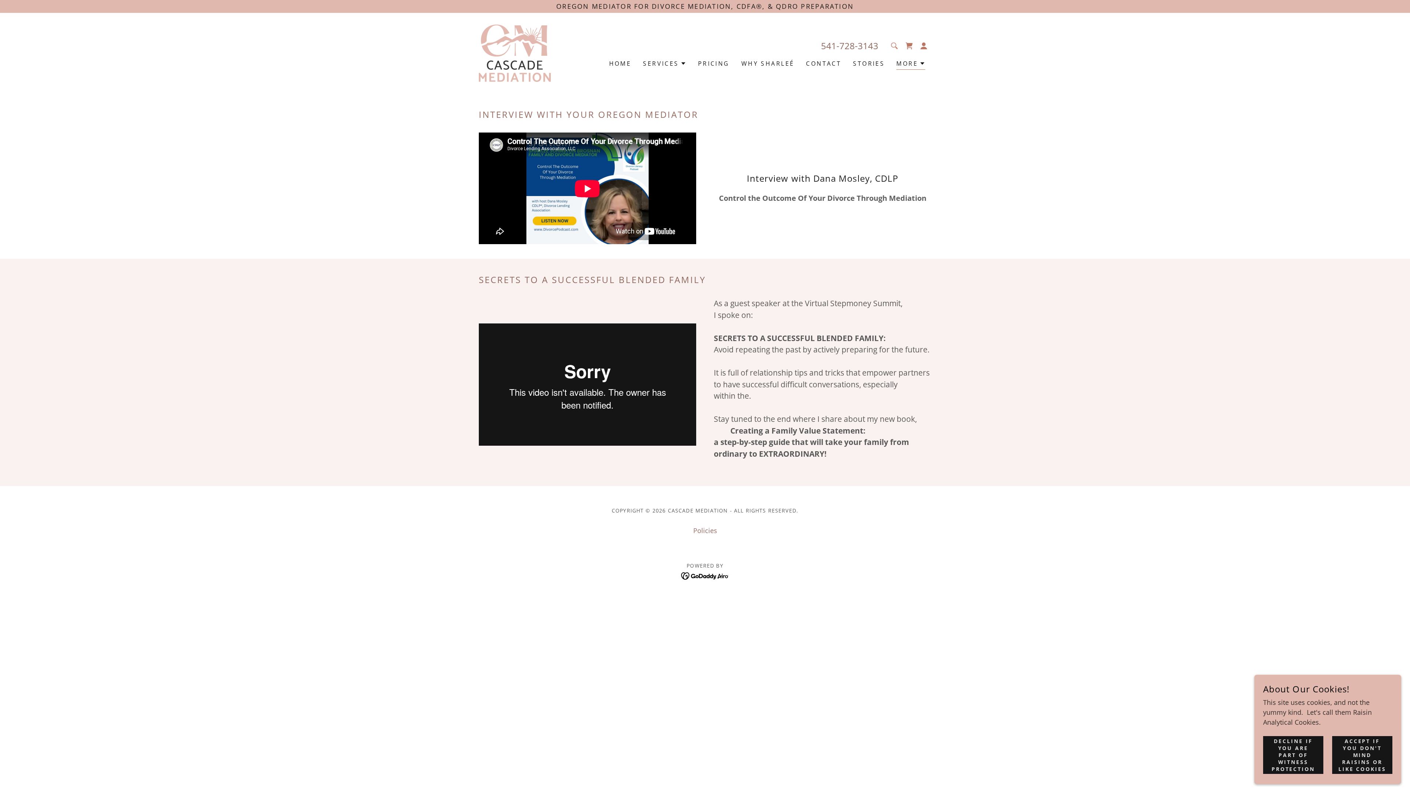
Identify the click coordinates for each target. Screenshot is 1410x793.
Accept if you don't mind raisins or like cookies (1362, 755)
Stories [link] (869, 63)
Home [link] (620, 63)
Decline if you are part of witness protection (1293, 755)
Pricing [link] (714, 63)
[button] (923, 46)
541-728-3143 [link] (849, 46)
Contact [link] (823, 63)
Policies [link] (705, 530)
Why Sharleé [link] (768, 63)
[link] (515, 52)
